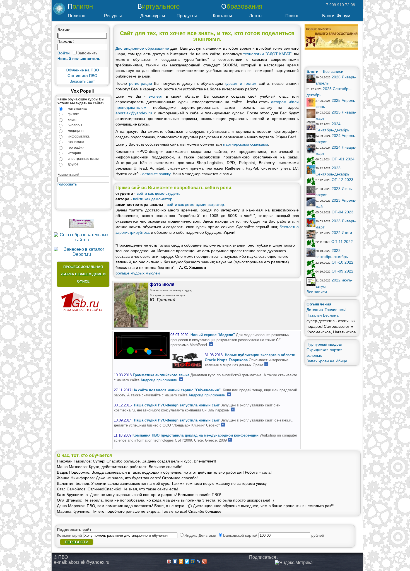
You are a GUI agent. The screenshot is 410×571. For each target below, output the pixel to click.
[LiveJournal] (199, 561)
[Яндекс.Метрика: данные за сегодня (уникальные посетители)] (294, 562)
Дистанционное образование (142, 48)
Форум (343, 15)
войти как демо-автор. (153, 199)
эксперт (156, 96)
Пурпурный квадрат (325, 344)
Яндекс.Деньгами (200, 535)
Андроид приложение (159, 380)
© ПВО (61, 557)
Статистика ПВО (82, 75)
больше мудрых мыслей (137, 273)
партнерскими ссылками (245, 144)
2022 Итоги (342, 232)
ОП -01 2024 (343, 159)
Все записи (333, 71)
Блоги (328, 15)
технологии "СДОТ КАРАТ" (268, 54)
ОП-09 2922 (342, 271)
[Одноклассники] (181, 561)
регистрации (140, 83)
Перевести (76, 542)
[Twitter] (187, 561)
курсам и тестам (241, 83)
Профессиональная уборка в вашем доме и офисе (83, 274)
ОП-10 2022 (342, 262)
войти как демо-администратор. (196, 204)
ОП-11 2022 (342, 241)
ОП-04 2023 (342, 212)
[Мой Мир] (193, 561)
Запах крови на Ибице (327, 361)
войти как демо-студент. (158, 193)
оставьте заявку (156, 174)
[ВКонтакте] (175, 561)
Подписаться (262, 557)
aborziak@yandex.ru (133, 113)
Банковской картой (241, 535)
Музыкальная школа (81, 222)
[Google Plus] (205, 561)
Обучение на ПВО (82, 70)
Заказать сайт (82, 81)
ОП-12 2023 (342, 179)
